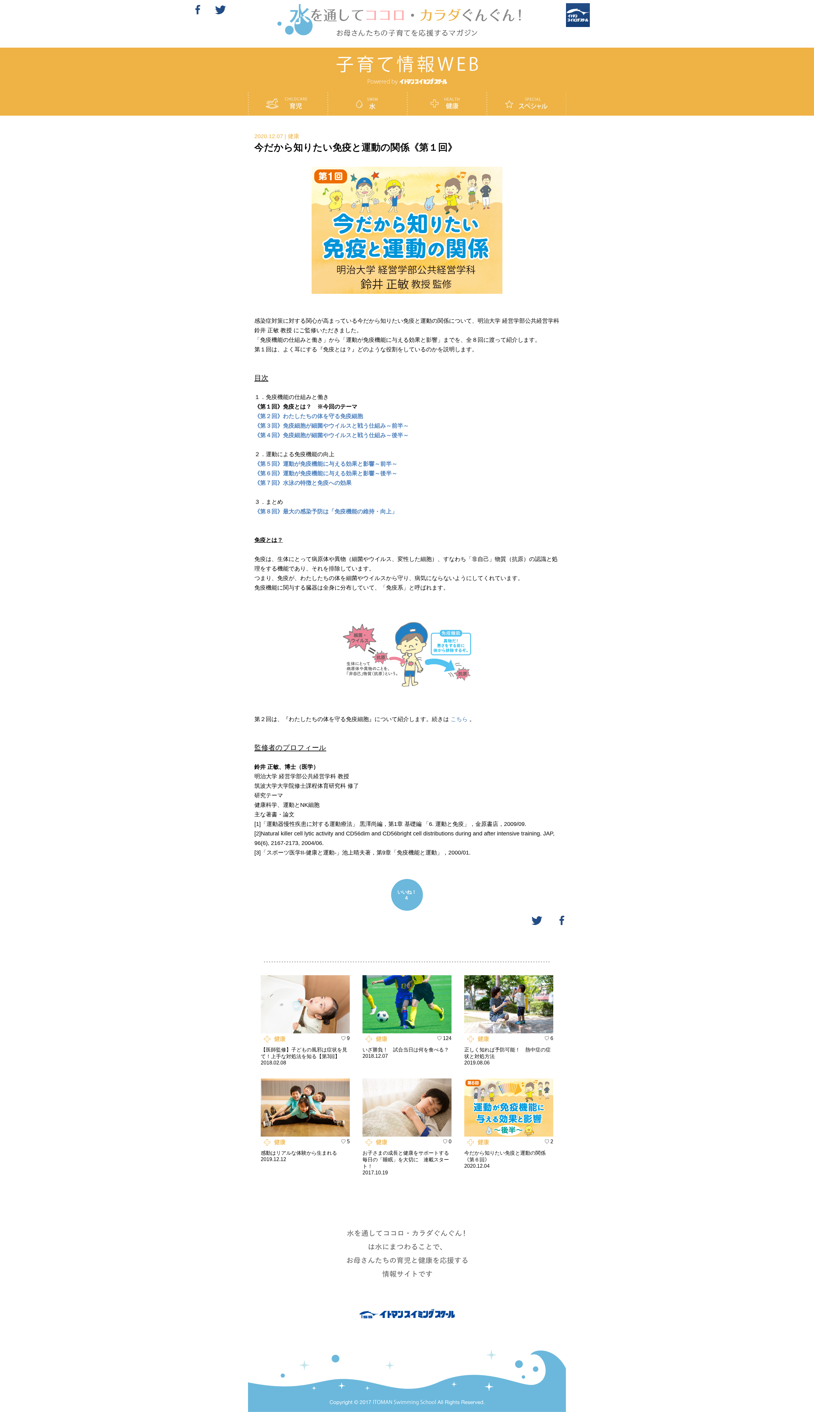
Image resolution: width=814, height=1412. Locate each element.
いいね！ (407, 895)
